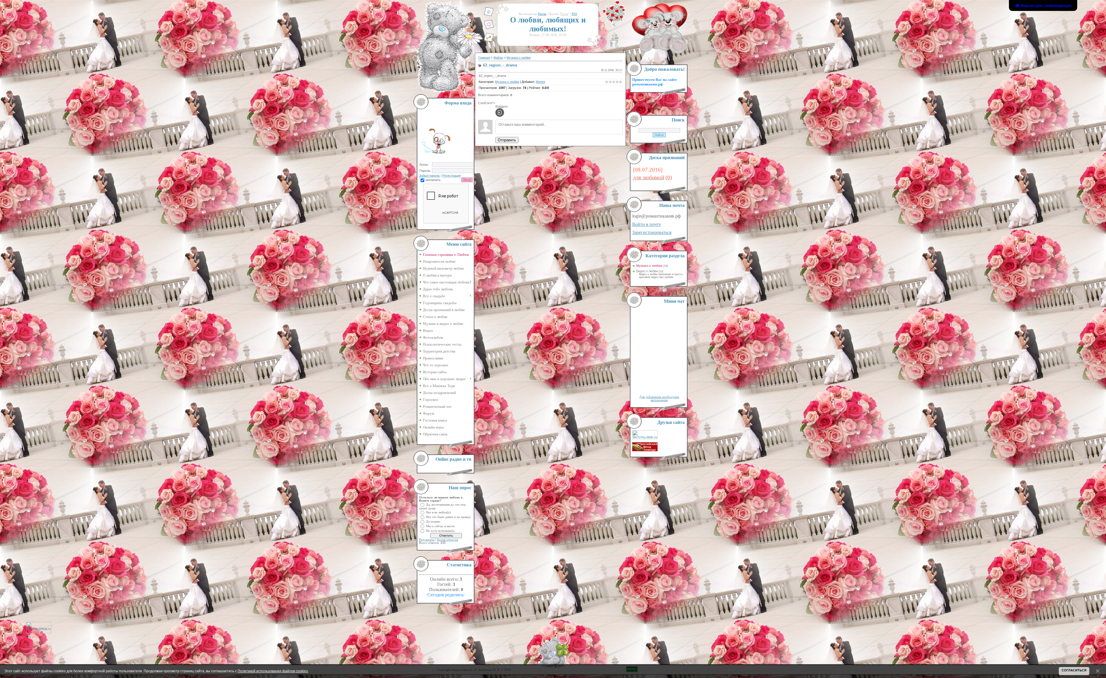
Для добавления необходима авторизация (659, 398)
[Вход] (499, 112)
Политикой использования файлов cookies (273, 671)
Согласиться (1074, 670)
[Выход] (488, 40)
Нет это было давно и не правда (448, 516)
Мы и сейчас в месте (440, 525)
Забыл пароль (429, 175)
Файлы (498, 57)
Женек (540, 81)
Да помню (433, 521)
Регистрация (451, 175)
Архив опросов (447, 539)
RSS (574, 14)
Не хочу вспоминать (440, 530)
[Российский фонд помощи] (645, 450)
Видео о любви (647, 271)
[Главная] (488, 15)
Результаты (426, 539)
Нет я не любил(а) (438, 512)
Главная (484, 57)
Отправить (507, 140)
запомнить (433, 180)
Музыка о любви (519, 57)
